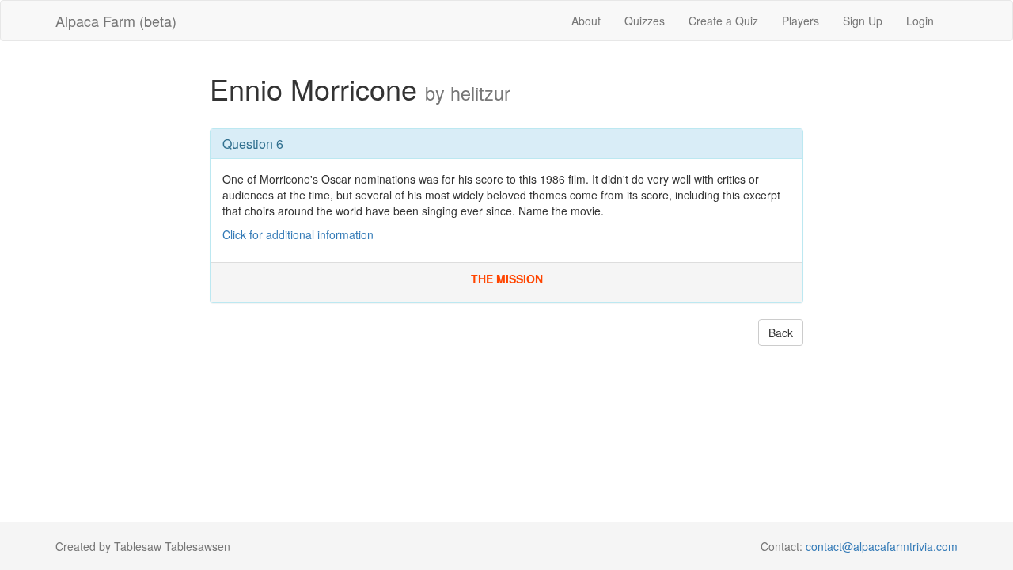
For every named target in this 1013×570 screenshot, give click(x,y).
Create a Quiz (723, 20)
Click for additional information (298, 234)
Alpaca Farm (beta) (115, 20)
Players (800, 20)
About (586, 20)
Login (920, 20)
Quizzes (644, 20)
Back (780, 332)
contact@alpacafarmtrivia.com (882, 546)
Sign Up (862, 20)
